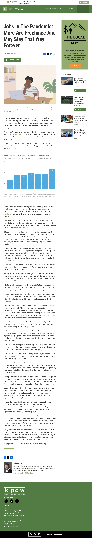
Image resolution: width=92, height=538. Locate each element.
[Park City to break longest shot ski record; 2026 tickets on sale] (67, 119)
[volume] (10, 9)
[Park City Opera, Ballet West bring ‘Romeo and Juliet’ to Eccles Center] (67, 133)
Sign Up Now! (75, 66)
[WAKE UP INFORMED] (75, 33)
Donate (85, 3)
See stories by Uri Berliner (23, 473)
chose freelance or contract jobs (15, 146)
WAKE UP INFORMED (75, 50)
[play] (5, 9)
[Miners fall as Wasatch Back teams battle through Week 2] (67, 100)
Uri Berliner (12, 53)
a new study (17, 134)
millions (45, 209)
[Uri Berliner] (8, 467)
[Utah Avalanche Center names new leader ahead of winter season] (67, 81)
